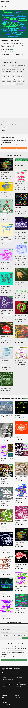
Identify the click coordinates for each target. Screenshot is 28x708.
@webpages (6, 49)
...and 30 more (19, 84)
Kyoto (19, 81)
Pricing (15, 148)
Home (2, 5)
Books (3, 700)
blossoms (19, 76)
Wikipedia (4, 127)
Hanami (23, 65)
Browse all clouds (5, 629)
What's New (19, 677)
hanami (9, 74)
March (13, 84)
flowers (21, 79)
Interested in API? (20, 688)
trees (14, 74)
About (18, 679)
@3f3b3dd (19, 211)
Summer (20, 635)
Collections (4, 702)
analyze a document (15, 648)
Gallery (3, 697)
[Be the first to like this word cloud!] (2, 54)
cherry (3, 74)
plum (3, 84)
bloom (8, 84)
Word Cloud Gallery (10, 5)
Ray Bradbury (23, 258)
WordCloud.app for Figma (7, 682)
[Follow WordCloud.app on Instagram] (2, 704)
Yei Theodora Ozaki (8, 240)
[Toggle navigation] (26, 1)
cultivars (9, 81)
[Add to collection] (4, 178)
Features (4, 677)
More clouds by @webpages (14, 622)
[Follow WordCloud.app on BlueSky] (7, 704)
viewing (10, 79)
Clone (18, 54)
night (24, 81)
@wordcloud (4, 194)
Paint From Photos (18, 697)
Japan (8, 76)
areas (3, 81)
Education (14, 635)
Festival (14, 81)
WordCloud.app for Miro (7, 684)
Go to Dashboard (14, 660)
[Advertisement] (14, 103)
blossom (19, 74)
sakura (3, 76)
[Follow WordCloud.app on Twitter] (5, 704)
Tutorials (4, 686)
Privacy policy (19, 682)
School (17, 209)
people (13, 76)
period (15, 79)
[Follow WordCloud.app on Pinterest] (9, 704)
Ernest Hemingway (8, 314)
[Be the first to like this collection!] (1, 460)
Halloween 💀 (19, 260)
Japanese (4, 79)
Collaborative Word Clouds (7, 679)
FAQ (3, 688)
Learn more (16, 67)
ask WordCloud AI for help (16, 650)
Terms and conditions (21, 684)
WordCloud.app (5, 1)
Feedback (19, 686)
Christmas (3, 338)
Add (24, 54)
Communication (5, 635)
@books (3, 243)
